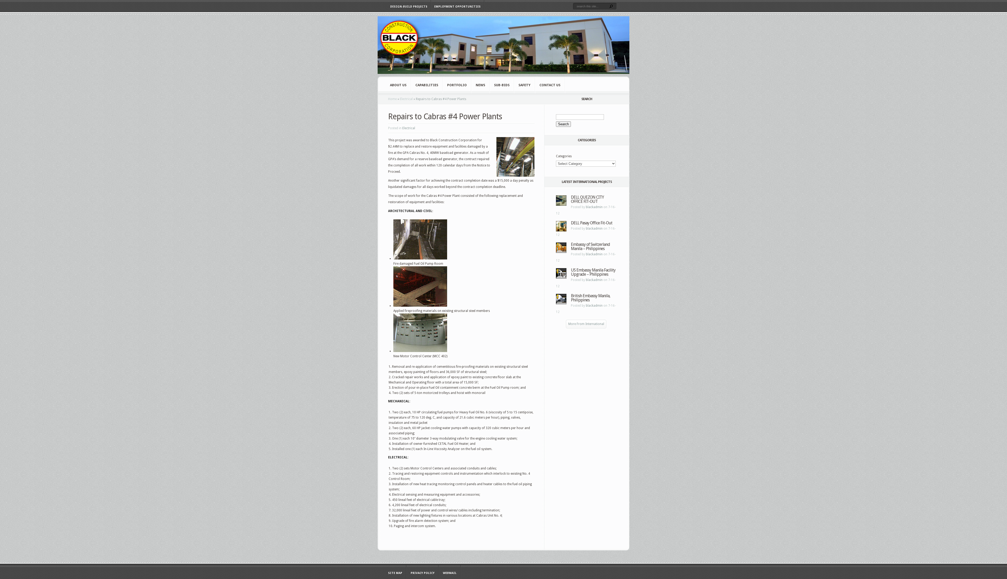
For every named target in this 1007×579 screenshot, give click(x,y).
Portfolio (457, 85)
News (480, 85)
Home (392, 99)
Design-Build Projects (408, 6)
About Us (398, 85)
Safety (524, 85)
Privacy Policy (423, 573)
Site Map (395, 573)
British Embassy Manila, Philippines (590, 297)
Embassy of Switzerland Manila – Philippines (590, 246)
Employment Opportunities (457, 6)
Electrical (406, 99)
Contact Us (549, 85)
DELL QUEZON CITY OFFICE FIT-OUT (587, 199)
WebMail (450, 573)
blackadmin (594, 207)
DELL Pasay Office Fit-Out (591, 222)
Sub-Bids (502, 85)
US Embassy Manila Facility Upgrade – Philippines (593, 272)
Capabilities (426, 85)
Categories (564, 156)
